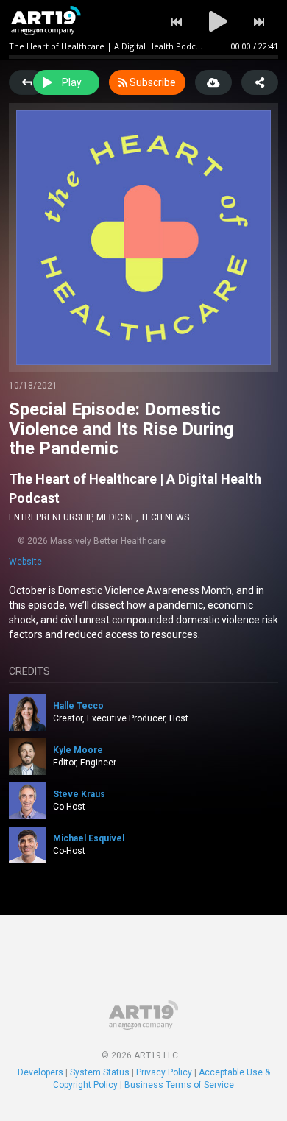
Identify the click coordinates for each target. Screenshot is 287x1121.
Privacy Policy (164, 1072)
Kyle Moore (78, 750)
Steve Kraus (79, 794)
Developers (40, 1072)
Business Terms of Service (179, 1085)
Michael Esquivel (88, 838)
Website (25, 561)
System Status (100, 1072)
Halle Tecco (78, 706)
